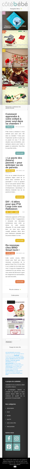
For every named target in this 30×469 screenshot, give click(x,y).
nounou (14, 366)
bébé (16, 355)
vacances (17, 372)
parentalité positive (17, 367)
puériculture (10, 370)
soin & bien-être (11, 423)
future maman (11, 360)
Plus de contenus (14, 289)
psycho (9, 419)
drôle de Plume (12, 357)
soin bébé (16, 370)
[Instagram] (16, 439)
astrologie (18, 353)
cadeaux (21, 356)
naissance (9, 366)
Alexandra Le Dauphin (12, 214)
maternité (16, 364)
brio (8, 356)
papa (21, 366)
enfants (7, 358)
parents (7, 369)
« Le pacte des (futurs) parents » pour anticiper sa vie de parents (14, 163)
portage (11, 369)
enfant (22, 357)
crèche (7, 357)
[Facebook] (8, 439)
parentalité (9, 367)
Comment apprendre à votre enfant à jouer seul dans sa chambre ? (14, 119)
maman (8, 364)
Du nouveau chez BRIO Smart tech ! (12, 247)
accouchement (10, 352)
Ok (15, 466)
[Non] (28, 463)
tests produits (10, 426)
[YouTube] (16, 447)
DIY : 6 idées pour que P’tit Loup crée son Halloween (14, 205)
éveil (17, 373)
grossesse (9, 363)
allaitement (8, 353)
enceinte (18, 357)
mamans (12, 364)
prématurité (15, 369)
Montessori (21, 364)
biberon (22, 353)
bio (6, 356)
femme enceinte (19, 358)
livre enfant (18, 363)
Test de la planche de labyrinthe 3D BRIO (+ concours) (16, 45)
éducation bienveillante (11, 373)
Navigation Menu (15, 8)
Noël (17, 366)
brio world (11, 356)
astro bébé (13, 353)
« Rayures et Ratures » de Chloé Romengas (15, 26)
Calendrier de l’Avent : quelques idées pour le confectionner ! (15, 64)
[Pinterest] (8, 447)
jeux (15, 363)
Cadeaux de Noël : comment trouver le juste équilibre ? (13, 82)
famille (12, 358)
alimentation (17, 352)
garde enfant (14, 361)
